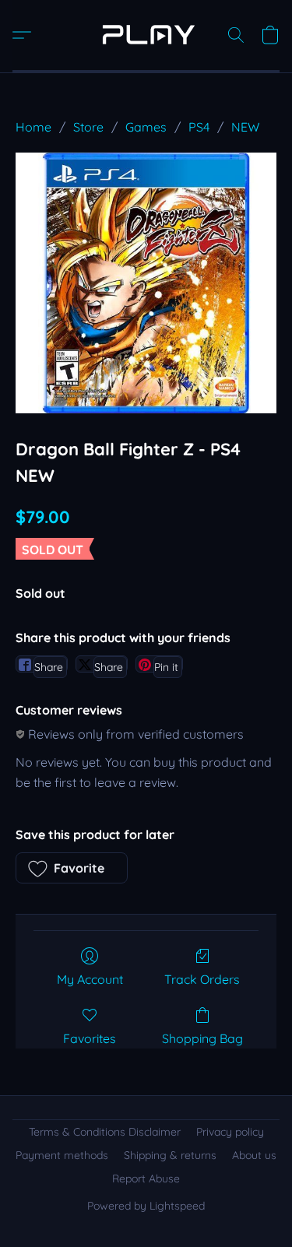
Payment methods (62, 1155)
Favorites (89, 1038)
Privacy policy (230, 1132)
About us (254, 1155)
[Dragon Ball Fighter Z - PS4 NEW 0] (146, 283)
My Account (90, 979)
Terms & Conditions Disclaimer (105, 1132)
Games (146, 127)
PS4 (198, 127)
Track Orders (202, 979)
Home (33, 127)
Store (88, 127)
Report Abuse (146, 1178)
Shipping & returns (170, 1155)
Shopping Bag (202, 1038)
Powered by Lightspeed (146, 1206)
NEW (245, 127)
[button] (145, 35)
